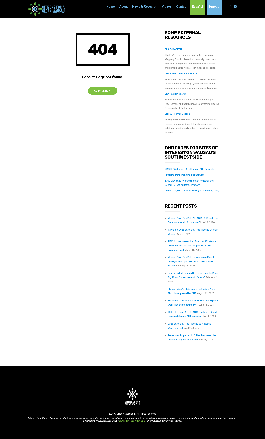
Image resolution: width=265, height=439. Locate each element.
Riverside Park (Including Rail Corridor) (185, 175)
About (123, 6)
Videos (167, 6)
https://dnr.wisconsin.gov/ (132, 420)
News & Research (144, 6)
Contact (181, 6)
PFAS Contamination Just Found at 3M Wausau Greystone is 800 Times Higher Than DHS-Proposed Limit (192, 245)
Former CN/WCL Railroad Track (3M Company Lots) (192, 190)
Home (110, 6)
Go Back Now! (102, 90)
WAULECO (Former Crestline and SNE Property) (190, 169)
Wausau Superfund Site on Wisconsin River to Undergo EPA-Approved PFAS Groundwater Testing (191, 261)
